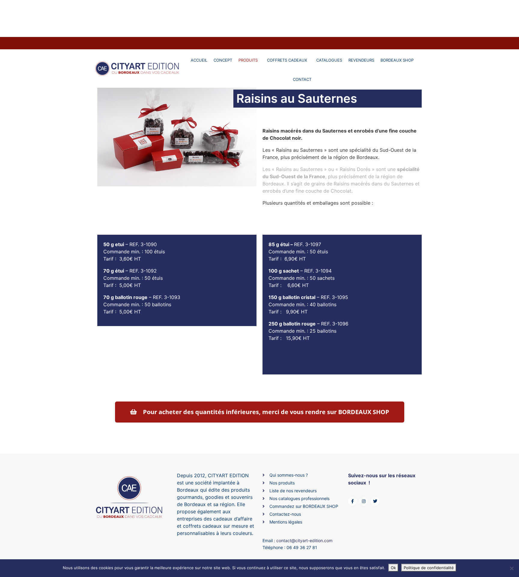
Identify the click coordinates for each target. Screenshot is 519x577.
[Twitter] (375, 501)
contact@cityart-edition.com (304, 540)
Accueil (199, 60)
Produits (248, 60)
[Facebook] (352, 501)
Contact (302, 79)
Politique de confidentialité (429, 567)
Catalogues (329, 60)
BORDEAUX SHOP (397, 60)
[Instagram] (364, 501)
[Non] (511, 568)
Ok (393, 567)
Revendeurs (361, 60)
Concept (223, 60)
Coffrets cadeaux (287, 60)
